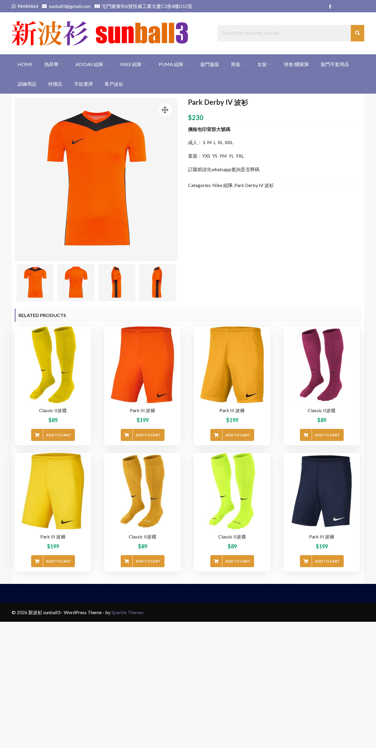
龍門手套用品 (335, 64)
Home (25, 64)
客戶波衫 (114, 84)
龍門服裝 (209, 64)
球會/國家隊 (296, 64)
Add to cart (58, 435)
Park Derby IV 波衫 (254, 185)
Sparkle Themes (127, 612)
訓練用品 (27, 84)
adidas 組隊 (89, 64)
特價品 (55, 84)
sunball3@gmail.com (69, 6)
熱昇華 (51, 64)
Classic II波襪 (53, 410)
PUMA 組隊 (171, 64)
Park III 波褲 (142, 410)
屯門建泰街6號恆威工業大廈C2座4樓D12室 (146, 6)
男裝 (235, 64)
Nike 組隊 (131, 64)
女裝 (262, 64)
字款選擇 (83, 84)
